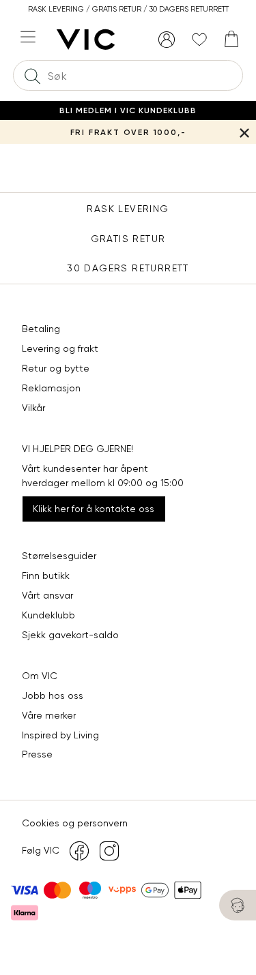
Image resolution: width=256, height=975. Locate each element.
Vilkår (33, 407)
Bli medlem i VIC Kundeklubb (128, 110)
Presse (37, 754)
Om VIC (39, 675)
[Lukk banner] (244, 132)
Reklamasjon (51, 387)
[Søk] (32, 75)
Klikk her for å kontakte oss (93, 508)
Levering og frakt (60, 348)
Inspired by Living (60, 735)
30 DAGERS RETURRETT (128, 267)
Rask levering (128, 208)
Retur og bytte (55, 368)
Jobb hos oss (52, 695)
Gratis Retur (128, 238)
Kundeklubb (48, 615)
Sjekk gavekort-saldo (70, 634)
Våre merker (49, 715)
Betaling (41, 328)
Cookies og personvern (75, 822)
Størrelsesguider (59, 555)
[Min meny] (166, 39)
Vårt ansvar (47, 595)
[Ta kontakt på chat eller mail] (237, 905)
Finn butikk (46, 575)
